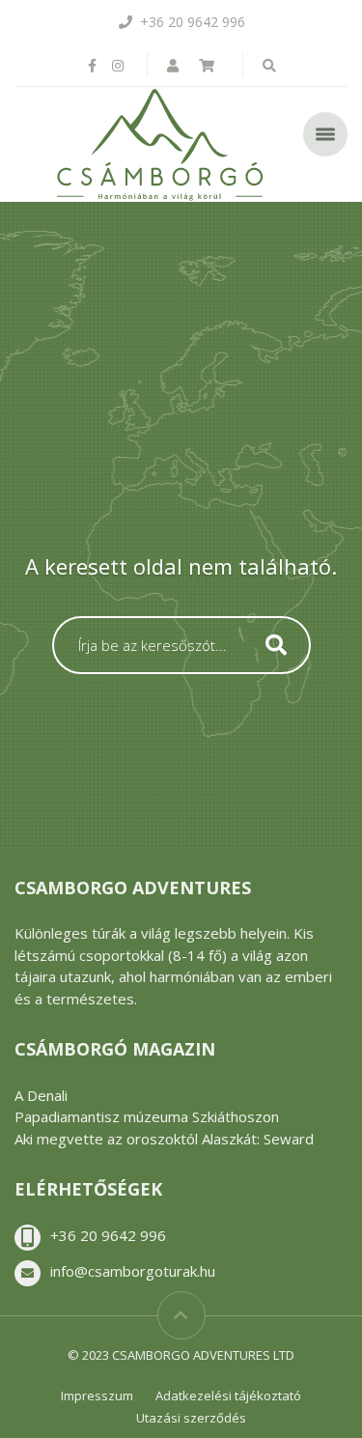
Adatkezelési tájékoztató (228, 1395)
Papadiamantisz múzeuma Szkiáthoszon (146, 1116)
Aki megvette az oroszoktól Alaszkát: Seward (164, 1138)
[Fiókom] (174, 65)
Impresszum (97, 1395)
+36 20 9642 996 (108, 1235)
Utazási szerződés (191, 1417)
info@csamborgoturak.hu (132, 1271)
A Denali (41, 1095)
